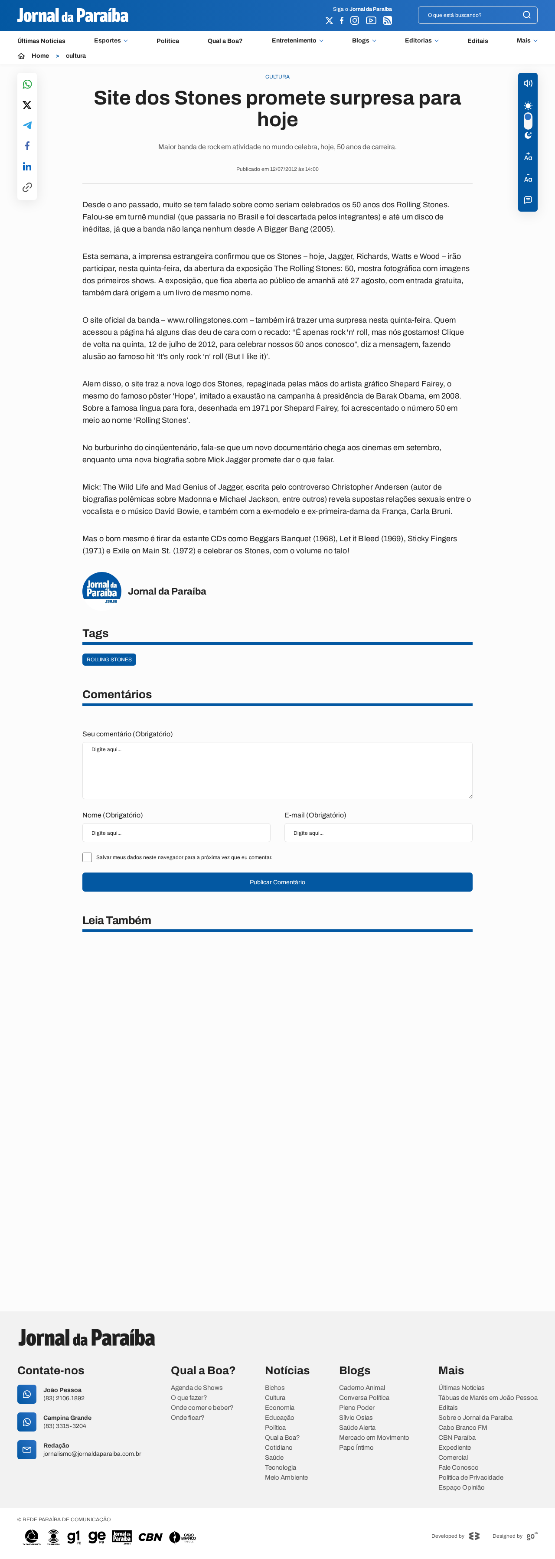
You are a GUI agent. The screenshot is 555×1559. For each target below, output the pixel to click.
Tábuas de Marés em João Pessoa (488, 1398)
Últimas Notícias (41, 41)
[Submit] (527, 15)
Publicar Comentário (277, 882)
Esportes (107, 41)
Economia (279, 1408)
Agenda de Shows (197, 1388)
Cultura (275, 1398)
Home (40, 56)
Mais (524, 41)
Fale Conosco (458, 1467)
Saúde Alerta (357, 1428)
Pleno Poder (357, 1408)
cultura (76, 56)
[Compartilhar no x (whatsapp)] (27, 106)
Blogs (360, 41)
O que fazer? (189, 1398)
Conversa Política (364, 1398)
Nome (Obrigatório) (112, 815)
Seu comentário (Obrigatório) (127, 734)
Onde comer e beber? (202, 1408)
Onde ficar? (188, 1418)
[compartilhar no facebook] (27, 146)
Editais (477, 41)
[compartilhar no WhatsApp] (27, 84)
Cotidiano (279, 1448)
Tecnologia (280, 1467)
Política (168, 41)
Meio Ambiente (286, 1477)
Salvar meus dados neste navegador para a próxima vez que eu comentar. (184, 857)
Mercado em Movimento (374, 1438)
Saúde (274, 1457)
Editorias (418, 41)
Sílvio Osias (356, 1418)
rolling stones (109, 660)
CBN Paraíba (457, 1438)
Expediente (454, 1448)
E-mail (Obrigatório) (315, 815)
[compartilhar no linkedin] (27, 167)
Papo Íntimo (356, 1448)
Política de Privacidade (470, 1477)
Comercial (453, 1457)
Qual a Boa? (225, 41)
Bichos (275, 1388)
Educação (279, 1418)
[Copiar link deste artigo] (27, 188)
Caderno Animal (362, 1388)
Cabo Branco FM (462, 1428)
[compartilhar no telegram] (27, 126)
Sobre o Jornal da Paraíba (475, 1418)
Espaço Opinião (461, 1487)
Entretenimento (294, 41)
